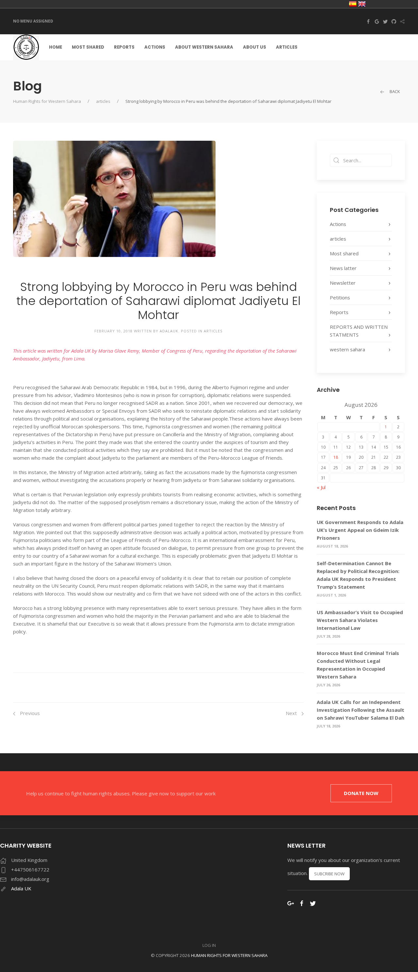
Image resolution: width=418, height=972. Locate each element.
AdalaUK (169, 330)
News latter (343, 268)
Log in (209, 945)
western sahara (347, 349)
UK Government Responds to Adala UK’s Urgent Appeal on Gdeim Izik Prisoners (360, 530)
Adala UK (21, 888)
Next (292, 713)
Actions (154, 47)
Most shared (88, 47)
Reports (124, 47)
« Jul (321, 487)
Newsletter (343, 282)
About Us (254, 47)
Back (394, 91)
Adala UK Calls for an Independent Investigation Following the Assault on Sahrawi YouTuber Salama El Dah (360, 710)
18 (335, 457)
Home (55, 47)
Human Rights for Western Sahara (47, 101)
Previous (29, 713)
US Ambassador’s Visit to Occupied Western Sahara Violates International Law (360, 620)
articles (103, 101)
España (353, 4)
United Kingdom (362, 4)
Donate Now (361, 793)
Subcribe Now (329, 874)
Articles (286, 47)
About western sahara (204, 47)
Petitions (340, 297)
